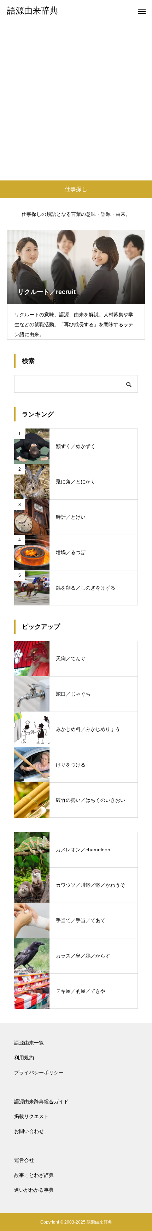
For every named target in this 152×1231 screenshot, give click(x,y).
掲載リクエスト (31, 1116)
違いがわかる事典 (34, 1190)
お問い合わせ (29, 1131)
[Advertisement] (76, 101)
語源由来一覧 (29, 1043)
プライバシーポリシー (39, 1072)
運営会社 (24, 1160)
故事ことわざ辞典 (34, 1175)
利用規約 (24, 1057)
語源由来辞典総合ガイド (41, 1101)
